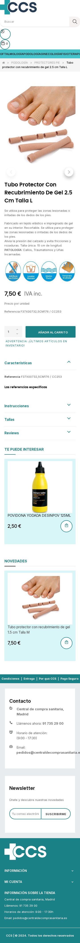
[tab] (40, 363)
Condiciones (10, 678)
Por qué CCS (47, 678)
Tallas (9, 419)
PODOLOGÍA (32, 54)
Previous (11, 172)
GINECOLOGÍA (51, 54)
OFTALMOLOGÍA (11, 54)
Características (18, 363)
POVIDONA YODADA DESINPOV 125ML (39, 515)
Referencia (12, 376)
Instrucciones (16, 406)
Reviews (11, 433)
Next (68, 172)
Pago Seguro (69, 678)
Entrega (29, 678)
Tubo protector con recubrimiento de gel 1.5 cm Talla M (39, 629)
